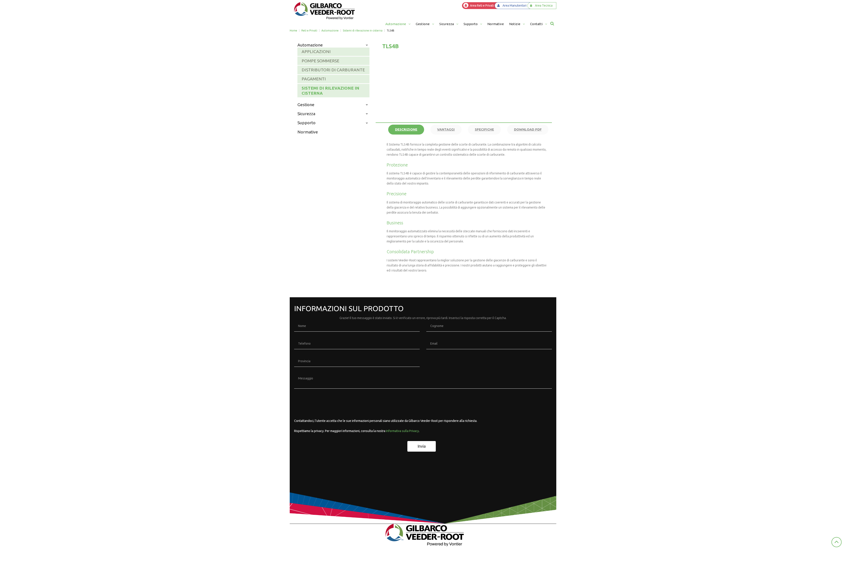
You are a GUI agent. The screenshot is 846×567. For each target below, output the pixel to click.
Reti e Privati (309, 30)
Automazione (330, 30)
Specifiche (484, 129)
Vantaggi (446, 129)
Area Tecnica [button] (544, 5)
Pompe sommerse (320, 60)
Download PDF (528, 129)
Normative (307, 131)
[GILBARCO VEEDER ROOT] (324, 11)
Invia (421, 446)
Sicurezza (306, 113)
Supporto (306, 122)
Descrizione (406, 129)
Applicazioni (316, 51)
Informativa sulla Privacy (402, 431)
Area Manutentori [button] (515, 5)
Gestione (305, 104)
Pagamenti (314, 78)
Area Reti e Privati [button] (482, 5)
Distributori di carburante (333, 69)
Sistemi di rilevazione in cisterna (362, 30)
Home (293, 30)
